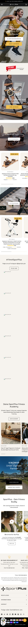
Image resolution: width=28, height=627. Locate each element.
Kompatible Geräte (14, 487)
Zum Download (14, 482)
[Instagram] (10, 614)
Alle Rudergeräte (14, 139)
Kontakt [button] (4, 604)
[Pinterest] (7, 614)
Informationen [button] (6, 600)
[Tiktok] (4, 614)
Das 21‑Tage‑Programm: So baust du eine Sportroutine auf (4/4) (10, 449)
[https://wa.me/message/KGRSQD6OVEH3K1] (21, 614)
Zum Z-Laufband (14, 44)
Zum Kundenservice (9, 568)
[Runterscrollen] (14, 61)
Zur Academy (14, 419)
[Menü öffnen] (3, 4)
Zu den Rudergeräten (14, 39)
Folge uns (14, 268)
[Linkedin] (12, 614)
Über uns (11, 543)
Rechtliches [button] (5, 595)
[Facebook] (1, 614)
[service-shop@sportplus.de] (23, 614)
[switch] (3, 624)
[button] (10, 178)
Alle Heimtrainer (14, 203)
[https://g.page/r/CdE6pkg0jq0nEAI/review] (18, 614)
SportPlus (5, 624)
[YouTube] (15, 614)
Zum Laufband (14, 107)
